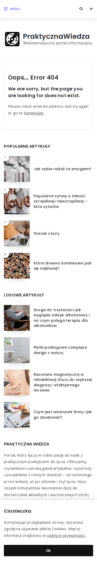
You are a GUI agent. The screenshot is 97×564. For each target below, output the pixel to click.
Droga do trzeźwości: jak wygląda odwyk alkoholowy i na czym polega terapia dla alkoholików (61, 317)
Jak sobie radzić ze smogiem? (63, 168)
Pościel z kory (46, 233)
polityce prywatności (66, 535)
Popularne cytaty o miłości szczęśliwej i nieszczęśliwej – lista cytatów (60, 201)
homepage (34, 112)
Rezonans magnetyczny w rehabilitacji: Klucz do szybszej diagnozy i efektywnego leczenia (63, 382)
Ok (48, 550)
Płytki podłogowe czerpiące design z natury (60, 350)
